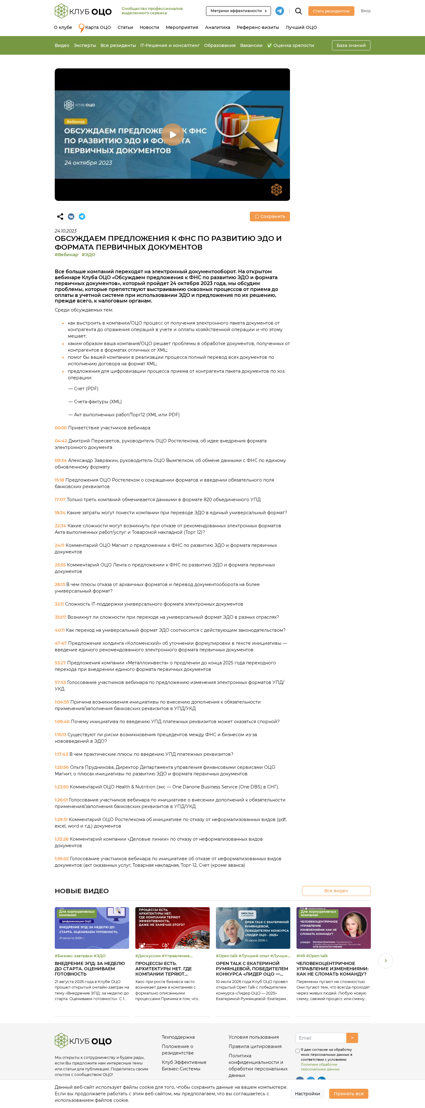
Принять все (349, 1093)
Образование (220, 45)
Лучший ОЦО (301, 27)
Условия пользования (254, 1037)
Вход (366, 10)
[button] (385, 961)
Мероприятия (182, 27)
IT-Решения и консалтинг (170, 45)
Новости (149, 27)
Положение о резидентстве (178, 1050)
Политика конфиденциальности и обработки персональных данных (258, 1065)
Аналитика (217, 27)
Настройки (307, 1093)
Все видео (336, 890)
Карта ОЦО (98, 27)
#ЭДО (88, 254)
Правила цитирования (255, 1046)
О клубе (63, 27)
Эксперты (85, 45)
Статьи (125, 27)
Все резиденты (118, 45)
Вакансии (251, 45)
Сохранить (272, 216)
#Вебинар (66, 254)
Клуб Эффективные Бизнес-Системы (184, 1066)
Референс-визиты (258, 27)
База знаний (351, 45)
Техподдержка (178, 1037)
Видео (62, 45)
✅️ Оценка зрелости (290, 45)
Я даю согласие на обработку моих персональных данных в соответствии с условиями (326, 1059)
